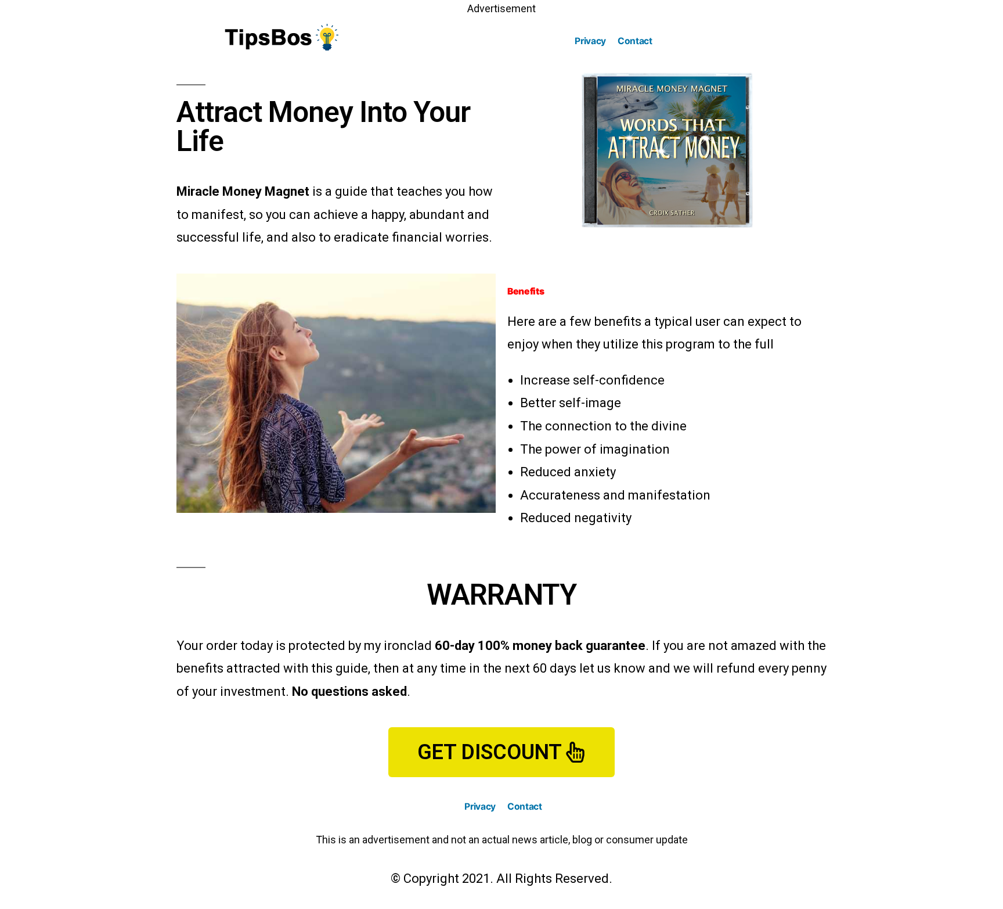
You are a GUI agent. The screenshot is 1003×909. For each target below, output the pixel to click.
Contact (635, 40)
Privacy (590, 40)
